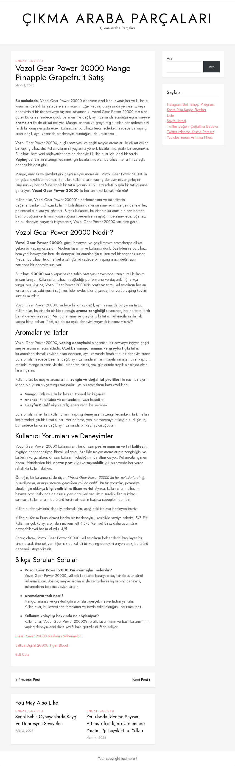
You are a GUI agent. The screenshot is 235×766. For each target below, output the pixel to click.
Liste (170, 115)
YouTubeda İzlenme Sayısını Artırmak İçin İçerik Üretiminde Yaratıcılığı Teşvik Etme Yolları (116, 724)
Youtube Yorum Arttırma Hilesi (190, 137)
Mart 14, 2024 (96, 737)
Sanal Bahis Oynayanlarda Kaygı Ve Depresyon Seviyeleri (46, 720)
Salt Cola (22, 654)
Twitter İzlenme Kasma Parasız (190, 132)
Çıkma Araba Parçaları (117, 18)
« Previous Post (27, 679)
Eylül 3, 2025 (24, 730)
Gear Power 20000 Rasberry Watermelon (48, 636)
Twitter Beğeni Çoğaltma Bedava (192, 126)
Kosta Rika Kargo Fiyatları (186, 110)
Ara (169, 58)
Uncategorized (29, 61)
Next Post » (141, 679)
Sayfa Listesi (176, 121)
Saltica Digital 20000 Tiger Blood (41, 645)
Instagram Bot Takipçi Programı (191, 104)
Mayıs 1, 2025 (24, 85)
